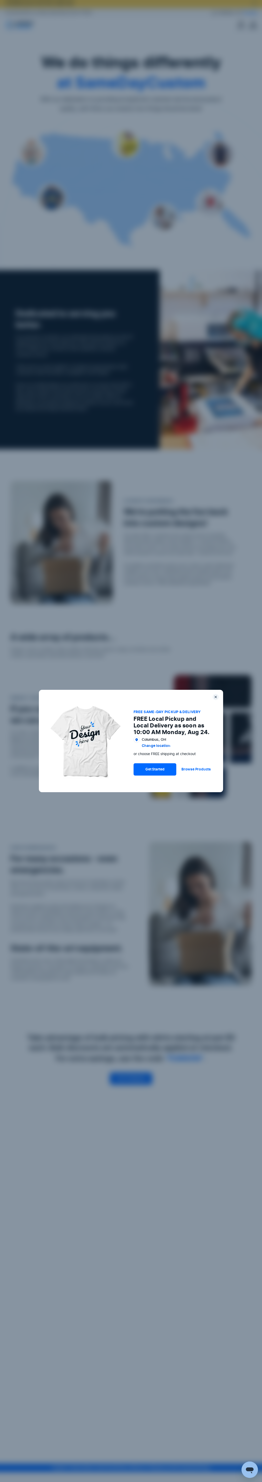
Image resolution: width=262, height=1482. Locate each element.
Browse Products (196, 769)
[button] (155, 769)
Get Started (155, 769)
